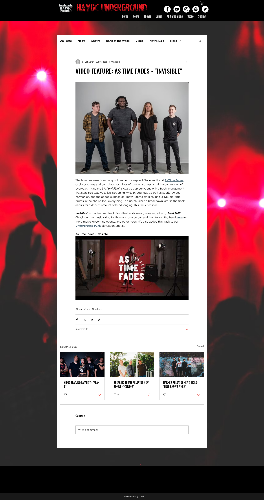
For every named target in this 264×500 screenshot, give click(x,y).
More (173, 40)
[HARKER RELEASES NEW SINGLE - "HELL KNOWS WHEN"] (182, 364)
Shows (95, 40)
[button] (202, 3)
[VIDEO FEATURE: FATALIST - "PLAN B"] (82, 364)
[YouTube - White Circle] (176, 9)
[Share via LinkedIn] (91, 319)
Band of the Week (118, 40)
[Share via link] (99, 319)
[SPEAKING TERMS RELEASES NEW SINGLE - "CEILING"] (132, 364)
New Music (157, 40)
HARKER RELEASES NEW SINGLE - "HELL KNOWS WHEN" (180, 384)
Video (139, 40)
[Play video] (132, 268)
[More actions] (187, 62)
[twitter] (205, 9)
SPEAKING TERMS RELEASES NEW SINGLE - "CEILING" (131, 384)
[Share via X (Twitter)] (84, 319)
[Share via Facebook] (76, 319)
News (81, 40)
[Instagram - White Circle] (186, 9)
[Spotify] (195, 9)
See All (200, 346)
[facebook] (167, 9)
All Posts (66, 40)
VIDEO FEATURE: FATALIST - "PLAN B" (81, 384)
